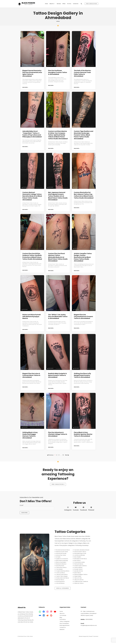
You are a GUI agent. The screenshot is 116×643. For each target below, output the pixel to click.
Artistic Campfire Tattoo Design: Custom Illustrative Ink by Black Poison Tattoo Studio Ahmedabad (83, 257)
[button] (54, 3)
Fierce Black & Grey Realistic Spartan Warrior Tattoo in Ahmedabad (83, 434)
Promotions (63, 619)
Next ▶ (67, 455)
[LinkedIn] (43, 615)
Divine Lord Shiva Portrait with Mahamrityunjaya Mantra (31, 316)
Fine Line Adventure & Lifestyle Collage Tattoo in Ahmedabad (57, 434)
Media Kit (62, 629)
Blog (61, 617)
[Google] (51, 615)
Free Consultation (64, 623)
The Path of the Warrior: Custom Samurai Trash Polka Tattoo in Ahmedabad (82, 73)
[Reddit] (47, 615)
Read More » (25, 87)
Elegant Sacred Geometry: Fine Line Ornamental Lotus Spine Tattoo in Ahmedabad (32, 73)
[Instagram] (68, 507)
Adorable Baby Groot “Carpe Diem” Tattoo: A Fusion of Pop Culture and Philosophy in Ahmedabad (32, 134)
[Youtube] (75, 507)
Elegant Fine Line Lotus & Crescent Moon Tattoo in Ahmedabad (31, 375)
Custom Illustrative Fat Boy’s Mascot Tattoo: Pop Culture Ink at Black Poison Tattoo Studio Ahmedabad (83, 195)
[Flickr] (40, 615)
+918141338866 (89, 619)
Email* (21, 505)
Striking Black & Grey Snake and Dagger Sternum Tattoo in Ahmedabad (30, 435)
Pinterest (91, 510)
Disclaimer (96, 636)
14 (63, 455)
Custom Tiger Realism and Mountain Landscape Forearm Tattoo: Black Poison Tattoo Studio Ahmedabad (83, 135)
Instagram (68, 510)
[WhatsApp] (40, 611)
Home (61, 611)
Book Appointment (64, 625)
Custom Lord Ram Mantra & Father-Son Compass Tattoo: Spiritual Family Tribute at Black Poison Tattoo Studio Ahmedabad (58, 135)
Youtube (76, 510)
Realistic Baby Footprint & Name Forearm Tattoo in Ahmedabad (57, 375)
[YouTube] (55, 611)
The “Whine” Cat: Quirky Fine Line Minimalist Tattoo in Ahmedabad (57, 316)
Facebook (83, 510)
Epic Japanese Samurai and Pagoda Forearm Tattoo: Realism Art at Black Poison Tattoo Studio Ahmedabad (58, 196)
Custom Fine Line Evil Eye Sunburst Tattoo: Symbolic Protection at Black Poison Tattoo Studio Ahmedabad (32, 256)
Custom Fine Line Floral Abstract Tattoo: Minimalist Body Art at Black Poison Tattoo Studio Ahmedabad (58, 257)
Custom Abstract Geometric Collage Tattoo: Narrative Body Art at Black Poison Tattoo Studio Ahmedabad (32, 196)
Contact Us (63, 627)
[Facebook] (83, 507)
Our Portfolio (63, 615)
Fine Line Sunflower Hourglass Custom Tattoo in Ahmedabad (57, 72)
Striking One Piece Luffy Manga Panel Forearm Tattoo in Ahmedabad (82, 375)
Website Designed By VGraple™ (86, 636)
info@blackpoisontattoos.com (89, 625)
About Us (62, 613)
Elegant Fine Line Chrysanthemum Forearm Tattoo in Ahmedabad (83, 316)
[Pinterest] (91, 507)
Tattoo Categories (64, 621)
